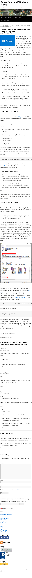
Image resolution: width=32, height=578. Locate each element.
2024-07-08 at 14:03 (4, 393)
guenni (12, 33)
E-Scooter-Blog (3, 522)
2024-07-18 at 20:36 (6, 411)
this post (6, 166)
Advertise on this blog (17, 17)
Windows (19, 331)
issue (11, 331)
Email (1, 485)
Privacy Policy (17, 489)
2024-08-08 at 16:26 (4, 435)
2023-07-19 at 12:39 (4, 350)
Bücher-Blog (2, 516)
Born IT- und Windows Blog (5, 512)
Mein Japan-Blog (3, 521)
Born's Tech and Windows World (14, 3)
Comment (2, 463)
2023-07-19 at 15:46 (6, 361)
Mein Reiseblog (3, 519)
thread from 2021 (15, 206)
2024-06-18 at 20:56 (4, 373)
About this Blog (8, 17)
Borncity (1, 533)
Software (15, 331)
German (18, 36)
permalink (12, 333)
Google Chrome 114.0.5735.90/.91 (24, 25)
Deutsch (4, 508)
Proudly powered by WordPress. (7, 571)
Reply (1, 355)
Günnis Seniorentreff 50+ (4, 518)
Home (2, 17)
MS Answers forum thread (19, 297)
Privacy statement (5, 20)
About (1, 527)
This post (20, 117)
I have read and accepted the (11, 490)
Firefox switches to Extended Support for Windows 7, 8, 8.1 (6, 26)
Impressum (2, 529)
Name (1, 480)
